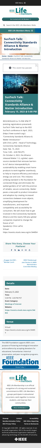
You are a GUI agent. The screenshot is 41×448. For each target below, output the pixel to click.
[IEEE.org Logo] (20, 438)
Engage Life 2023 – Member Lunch (10, 261)
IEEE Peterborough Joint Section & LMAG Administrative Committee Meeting (29, 263)
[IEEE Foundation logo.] (20, 375)
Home (4, 56)
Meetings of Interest (13, 304)
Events (10, 56)
